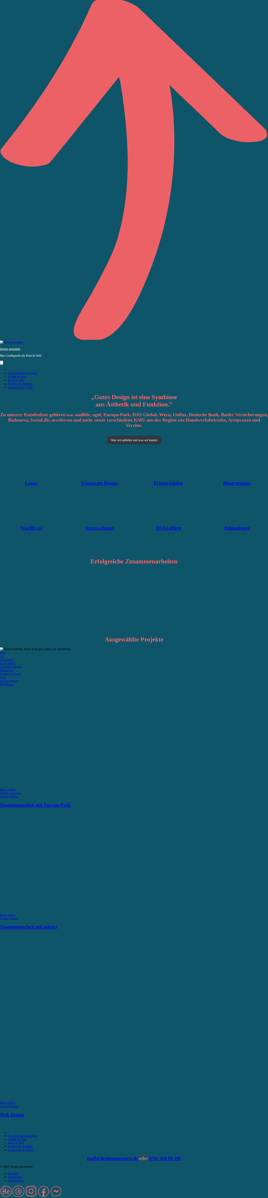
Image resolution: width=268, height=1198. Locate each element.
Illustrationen (237, 483)
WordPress (31, 527)
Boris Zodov (8, 663)
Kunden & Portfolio (20, 383)
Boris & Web (16, 380)
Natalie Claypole (10, 673)
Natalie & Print (17, 376)
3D (2, 656)
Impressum (14, 1177)
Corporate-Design (11, 666)
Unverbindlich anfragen (22, 373)
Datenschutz (15, 1180)
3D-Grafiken (168, 527)
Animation (6, 659)
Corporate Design (100, 483)
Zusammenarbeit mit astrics (28, 926)
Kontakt (13, 1173)
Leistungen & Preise (20, 387)
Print (3, 677)
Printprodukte (168, 483)
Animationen (237, 527)
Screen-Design (99, 527)
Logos (31, 483)
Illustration (6, 670)
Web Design (12, 1114)
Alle (2, 652)
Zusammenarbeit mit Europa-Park (35, 805)
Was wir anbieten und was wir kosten (134, 440)
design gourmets (10, 349)
